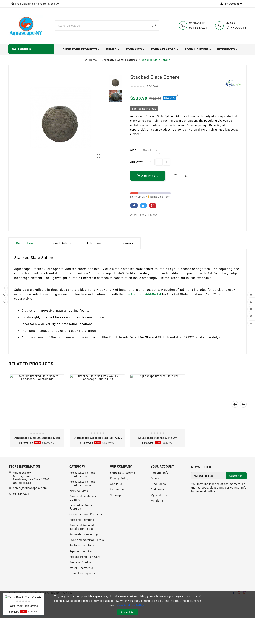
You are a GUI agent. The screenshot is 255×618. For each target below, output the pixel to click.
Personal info (160, 472)
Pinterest (152, 205)
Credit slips (158, 484)
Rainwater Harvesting (83, 534)
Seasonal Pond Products (85, 514)
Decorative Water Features (80, 507)
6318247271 (21, 493)
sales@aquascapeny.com (30, 488)
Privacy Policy (119, 478)
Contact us (117, 489)
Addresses (158, 489)
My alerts (157, 500)
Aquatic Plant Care (81, 551)
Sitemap (115, 495)
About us (116, 484)
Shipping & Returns (122, 472)
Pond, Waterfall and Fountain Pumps (82, 483)
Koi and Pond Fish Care (84, 556)
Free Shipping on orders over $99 (37, 3)
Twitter (143, 205)
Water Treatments (81, 568)
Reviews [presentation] (127, 243)
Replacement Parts (82, 545)
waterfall (194, 129)
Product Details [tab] (59, 243)
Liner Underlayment (82, 573)
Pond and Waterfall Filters (86, 540)
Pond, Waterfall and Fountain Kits (82, 474)
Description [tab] (24, 243)
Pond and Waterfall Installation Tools (82, 527)
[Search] (154, 26)
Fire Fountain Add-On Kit (143, 294)
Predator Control (80, 562)
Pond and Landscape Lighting (83, 498)
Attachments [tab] (96, 243)
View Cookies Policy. (131, 605)
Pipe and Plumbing (81, 519)
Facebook (134, 205)
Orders (155, 478)
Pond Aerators (79, 490)
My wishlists (159, 495)
